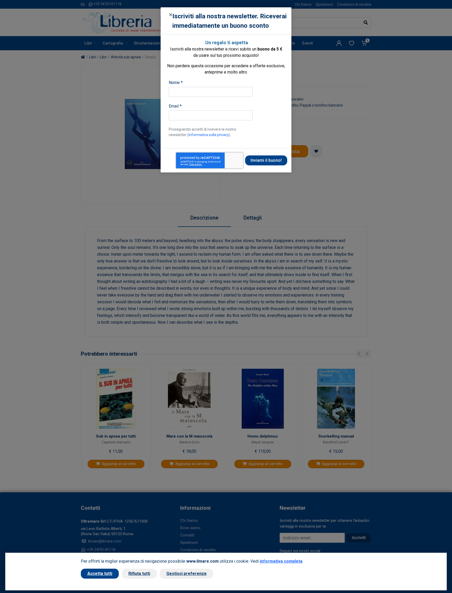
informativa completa (281, 561)
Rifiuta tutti (139, 573)
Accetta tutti (99, 573)
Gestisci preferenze (186, 573)
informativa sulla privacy (209, 135)
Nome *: (176, 82)
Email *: (175, 106)
